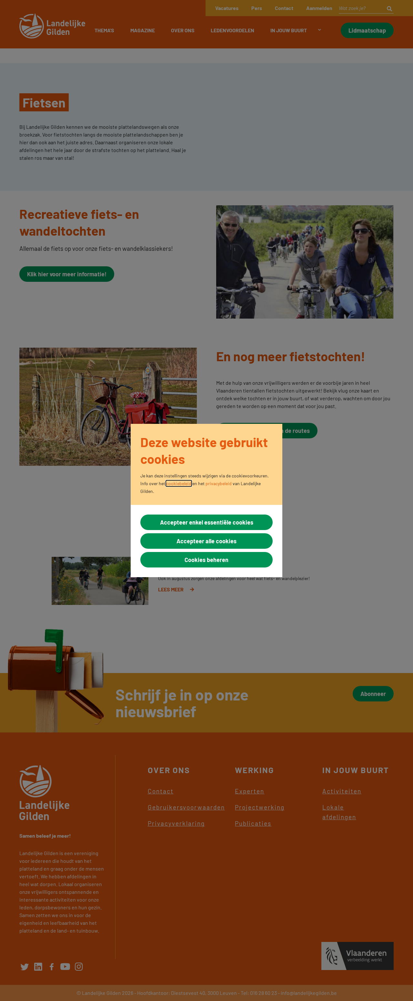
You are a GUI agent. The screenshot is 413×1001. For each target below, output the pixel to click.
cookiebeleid (178, 483)
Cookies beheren (206, 559)
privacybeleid (219, 483)
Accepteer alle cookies (206, 541)
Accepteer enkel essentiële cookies (206, 522)
